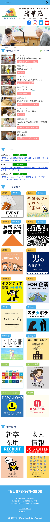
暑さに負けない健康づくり (30, 79)
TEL (47, 3)
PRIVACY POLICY (25, 508)
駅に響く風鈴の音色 (26, 111)
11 (16, 47)
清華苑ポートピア (24, 93)
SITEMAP (22, 511)
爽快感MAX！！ (24, 69)
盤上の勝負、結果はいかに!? (30, 101)
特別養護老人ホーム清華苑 (27, 62)
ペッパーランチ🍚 (26, 90)
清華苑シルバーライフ (26, 83)
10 (15, 47)
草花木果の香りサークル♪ (29, 58)
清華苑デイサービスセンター (28, 104)
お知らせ (20, 155)
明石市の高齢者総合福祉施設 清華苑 (25, 13)
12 (18, 47)
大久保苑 (21, 72)
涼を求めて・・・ (25, 135)
